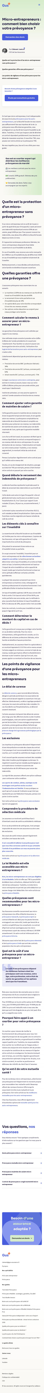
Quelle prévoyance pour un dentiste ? (14, 1330)
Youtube (4, 1362)
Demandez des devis (15, 37)
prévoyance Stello (15, 943)
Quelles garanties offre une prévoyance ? (18, 69)
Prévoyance (6, 1280)
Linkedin (4, 1358)
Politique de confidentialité (10, 1377)
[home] (6, 5)
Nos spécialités (7, 1270)
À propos (5, 1266)
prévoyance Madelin (11, 893)
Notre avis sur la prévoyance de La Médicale (16, 1305)
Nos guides (6, 1285)
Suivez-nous (6, 1353)
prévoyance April (27, 917)
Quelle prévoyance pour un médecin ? (14, 1326)
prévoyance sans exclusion (29, 801)
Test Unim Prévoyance (9, 1290)
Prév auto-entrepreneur (9, 1276)
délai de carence (10, 693)
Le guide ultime (7, 1343)
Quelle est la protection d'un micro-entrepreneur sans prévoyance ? (21, 61)
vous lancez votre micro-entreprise (21, 380)
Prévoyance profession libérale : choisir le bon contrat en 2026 (20, 1321)
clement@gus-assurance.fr (10, 1262)
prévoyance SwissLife (10, 917)
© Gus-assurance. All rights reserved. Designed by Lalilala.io (21, 1386)
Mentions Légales (7, 1374)
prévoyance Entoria (9, 936)
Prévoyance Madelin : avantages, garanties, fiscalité (18, 1294)
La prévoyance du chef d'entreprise (13, 1334)
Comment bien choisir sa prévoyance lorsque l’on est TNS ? (21, 1338)
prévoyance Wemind (33, 940)
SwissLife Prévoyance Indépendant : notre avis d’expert (20, 1316)
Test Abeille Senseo (8, 1298)
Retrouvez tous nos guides (10, 1348)
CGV (3, 1381)
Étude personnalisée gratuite (21, 98)
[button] (39, 4)
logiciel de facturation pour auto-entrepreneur (20, 349)
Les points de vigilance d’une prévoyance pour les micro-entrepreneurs (21, 77)
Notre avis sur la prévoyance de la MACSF (15, 1301)
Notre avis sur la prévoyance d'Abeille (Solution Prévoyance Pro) (21, 1310)
